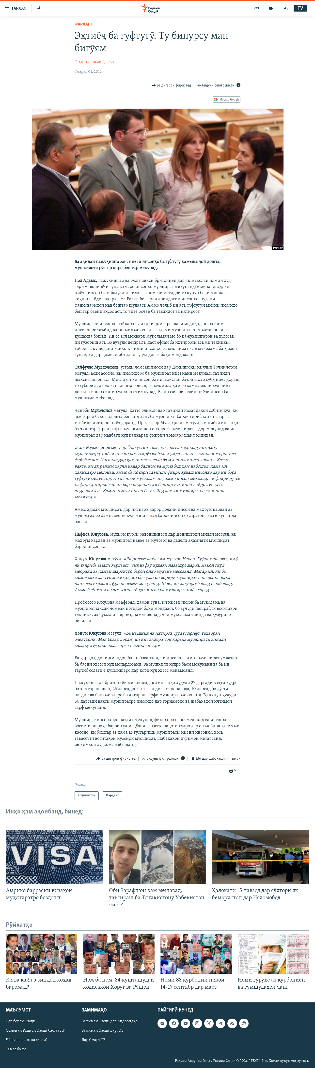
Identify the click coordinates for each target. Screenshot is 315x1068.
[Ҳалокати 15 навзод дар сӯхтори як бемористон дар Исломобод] (260, 857)
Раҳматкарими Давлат (94, 62)
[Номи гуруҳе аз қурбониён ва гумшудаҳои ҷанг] (273, 954)
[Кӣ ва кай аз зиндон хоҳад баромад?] (41, 954)
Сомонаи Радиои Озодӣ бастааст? (35, 1031)
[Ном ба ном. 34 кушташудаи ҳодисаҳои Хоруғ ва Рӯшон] (119, 954)
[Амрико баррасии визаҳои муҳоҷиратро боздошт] (54, 857)
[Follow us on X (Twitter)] (209, 1023)
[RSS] (232, 1023)
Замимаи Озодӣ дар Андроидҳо (110, 1022)
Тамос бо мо (16, 1050)
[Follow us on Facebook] (173, 1023)
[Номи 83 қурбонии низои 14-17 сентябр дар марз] (196, 954)
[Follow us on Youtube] (185, 1023)
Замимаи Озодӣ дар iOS (103, 1031)
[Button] (171, 85)
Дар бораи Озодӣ (20, 1022)
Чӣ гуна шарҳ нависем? (26, 1040)
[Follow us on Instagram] (197, 1023)
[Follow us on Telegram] (220, 1023)
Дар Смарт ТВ (93, 1040)
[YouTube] (271, 8)
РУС (256, 8)
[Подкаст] (244, 1023)
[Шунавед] (286, 8)
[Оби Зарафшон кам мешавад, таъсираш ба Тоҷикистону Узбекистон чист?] (157, 857)
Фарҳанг (84, 24)
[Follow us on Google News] (162, 1023)
